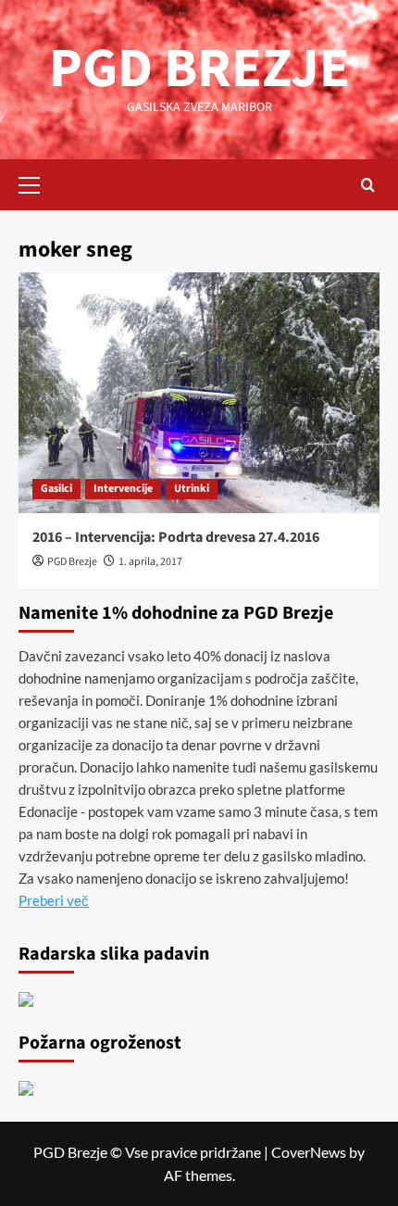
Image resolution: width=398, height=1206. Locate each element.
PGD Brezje (72, 562)
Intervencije (123, 488)
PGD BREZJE (199, 69)
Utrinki (191, 488)
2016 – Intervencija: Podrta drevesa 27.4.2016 (175, 537)
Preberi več (54, 900)
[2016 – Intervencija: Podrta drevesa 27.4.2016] (199, 392)
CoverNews (308, 1152)
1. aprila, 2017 (150, 562)
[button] (37, 182)
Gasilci (56, 488)
